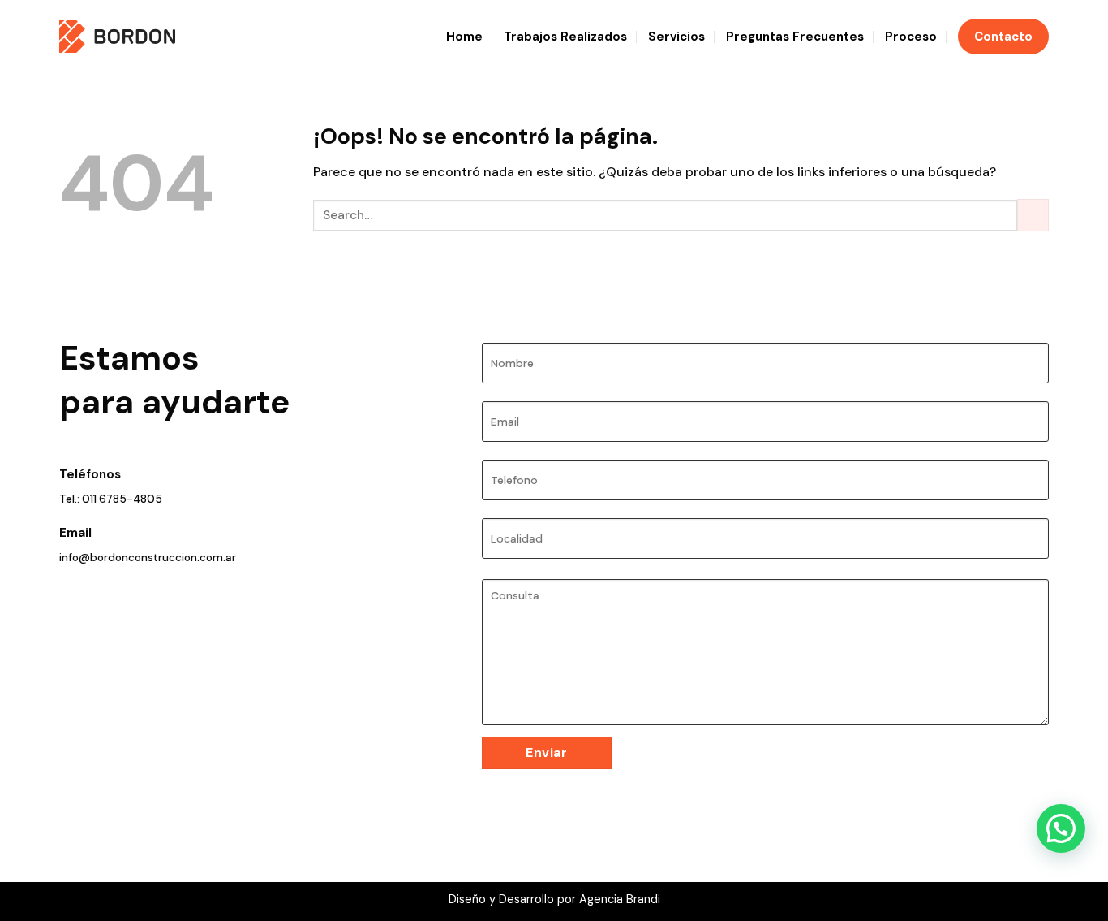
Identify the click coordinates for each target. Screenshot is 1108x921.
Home (464, 36)
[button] (1061, 828)
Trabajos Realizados (565, 36)
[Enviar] (1033, 215)
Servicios (676, 36)
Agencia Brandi (619, 899)
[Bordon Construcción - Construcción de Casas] (117, 36)
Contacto (1003, 36)
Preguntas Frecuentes (795, 36)
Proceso (911, 36)
